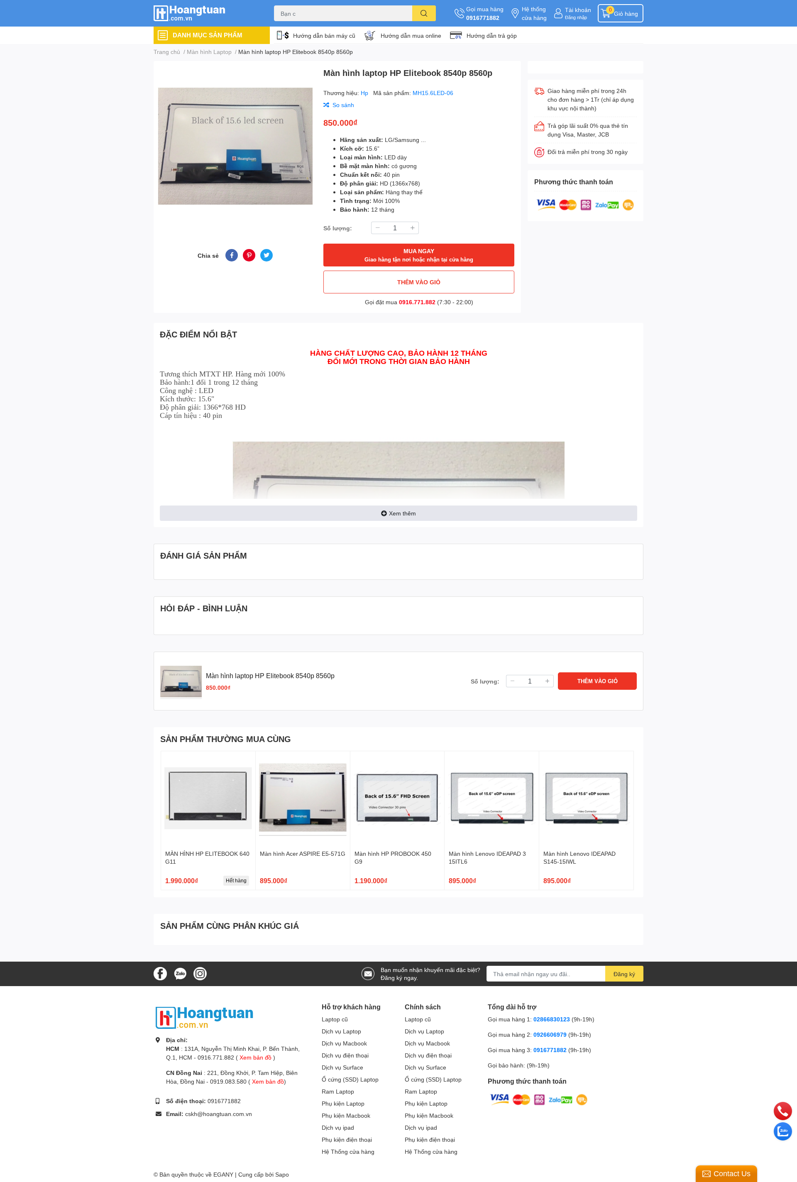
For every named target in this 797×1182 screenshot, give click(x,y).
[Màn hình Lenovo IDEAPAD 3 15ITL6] (491, 798)
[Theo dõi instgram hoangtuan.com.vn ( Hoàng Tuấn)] (200, 973)
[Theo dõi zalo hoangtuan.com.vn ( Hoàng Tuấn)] (180, 973)
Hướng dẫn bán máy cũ (324, 35)
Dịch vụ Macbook (344, 1043)
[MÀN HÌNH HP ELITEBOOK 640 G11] (208, 798)
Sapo (282, 1174)
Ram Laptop (338, 1091)
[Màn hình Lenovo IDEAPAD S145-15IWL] (586, 798)
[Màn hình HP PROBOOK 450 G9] (397, 798)
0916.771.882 (417, 301)
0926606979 (550, 1034)
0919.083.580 (228, 1081)
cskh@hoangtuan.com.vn (218, 1113)
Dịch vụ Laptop (341, 1031)
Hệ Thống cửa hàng (348, 1151)
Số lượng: (337, 228)
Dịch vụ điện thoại (345, 1055)
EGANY (223, 1174)
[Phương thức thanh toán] (585, 204)
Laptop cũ (335, 1019)
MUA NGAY (418, 255)
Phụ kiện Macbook (346, 1115)
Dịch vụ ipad (338, 1127)
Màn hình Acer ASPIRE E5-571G (302, 853)
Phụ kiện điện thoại (347, 1139)
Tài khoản (578, 9)
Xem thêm (402, 513)
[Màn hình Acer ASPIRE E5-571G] (303, 798)
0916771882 (482, 17)
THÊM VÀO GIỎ (418, 282)
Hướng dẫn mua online (411, 35)
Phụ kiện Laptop (343, 1103)
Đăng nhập (576, 17)
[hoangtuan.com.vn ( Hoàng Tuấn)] (205, 13)
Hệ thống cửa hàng (534, 13)
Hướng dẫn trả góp (492, 35)
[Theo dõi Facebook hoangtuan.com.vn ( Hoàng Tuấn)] (160, 973)
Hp (365, 92)
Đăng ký (624, 973)
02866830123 (551, 1019)
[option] (235, 145)
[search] (424, 13)
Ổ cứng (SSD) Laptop (350, 1079)
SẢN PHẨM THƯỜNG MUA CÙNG (225, 739)
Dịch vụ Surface (342, 1067)
